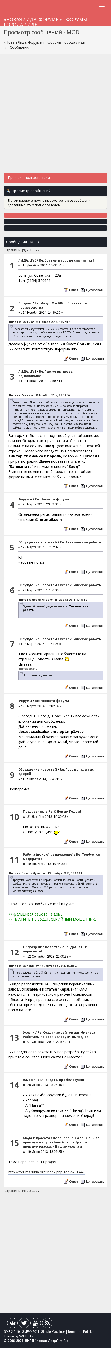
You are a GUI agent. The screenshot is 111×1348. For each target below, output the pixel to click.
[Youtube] (35, 1324)
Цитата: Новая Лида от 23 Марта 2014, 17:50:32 (53, 599)
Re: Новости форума (52, 499)
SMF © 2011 (30, 1332)
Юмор (28, 1080)
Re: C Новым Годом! (64, 811)
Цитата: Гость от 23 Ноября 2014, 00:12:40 (39, 395)
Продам (25, 303)
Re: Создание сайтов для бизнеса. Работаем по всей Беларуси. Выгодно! (59, 1035)
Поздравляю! (34, 811)
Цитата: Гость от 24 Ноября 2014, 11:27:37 (39, 322)
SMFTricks (26, 1336)
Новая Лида (46, 1340)
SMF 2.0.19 (12, 1332)
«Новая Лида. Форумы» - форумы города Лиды (45, 21)
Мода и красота (36, 1138)
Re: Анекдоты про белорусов (60, 1080)
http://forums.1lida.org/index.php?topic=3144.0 (46, 1172)
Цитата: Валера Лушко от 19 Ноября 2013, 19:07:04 (45, 873)
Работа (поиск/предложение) (48, 854)
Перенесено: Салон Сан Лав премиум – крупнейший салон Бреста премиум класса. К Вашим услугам (61, 1142)
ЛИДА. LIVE (27, 260)
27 (37, 250)
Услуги (29, 1032)
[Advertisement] (55, 115)
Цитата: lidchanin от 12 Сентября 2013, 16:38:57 (43, 966)
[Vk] (12, 1324)
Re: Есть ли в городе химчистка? (66, 260)
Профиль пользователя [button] (29, 177)
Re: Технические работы (81, 542)
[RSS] (47, 1324)
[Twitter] (24, 1324)
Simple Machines (53, 1332)
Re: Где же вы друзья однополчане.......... (46, 374)
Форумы (25, 499)
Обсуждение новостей (37, 542)
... (34, 250)
